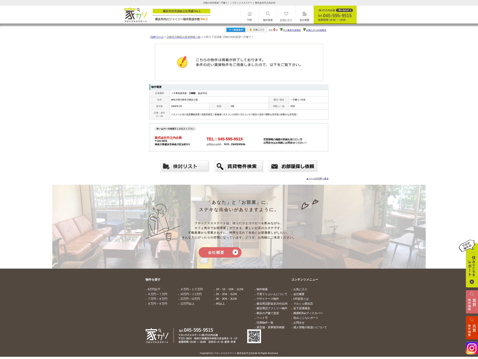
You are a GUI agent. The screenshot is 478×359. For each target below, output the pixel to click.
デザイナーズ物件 (268, 298)
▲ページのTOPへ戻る (317, 178)
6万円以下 (154, 289)
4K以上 (220, 303)
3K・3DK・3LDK (226, 298)
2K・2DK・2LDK (226, 294)
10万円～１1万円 (191, 294)
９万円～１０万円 (191, 289)
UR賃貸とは (301, 298)
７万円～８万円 (157, 298)
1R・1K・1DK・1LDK (229, 289)
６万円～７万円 (157, 294)
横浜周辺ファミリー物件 (272, 308)
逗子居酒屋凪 (301, 308)
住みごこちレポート (306, 317)
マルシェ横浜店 (303, 303)
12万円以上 (187, 303)
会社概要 (216, 252)
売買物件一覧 (265, 322)
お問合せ (299, 322)
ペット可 (262, 317)
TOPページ (157, 36)
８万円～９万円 (157, 303)
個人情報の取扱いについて (310, 327)
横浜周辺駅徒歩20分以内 (272, 303)
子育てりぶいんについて (272, 294)
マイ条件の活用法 (292, 30)
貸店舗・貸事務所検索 (271, 327)
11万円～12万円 (190, 298)
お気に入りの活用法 (316, 30)
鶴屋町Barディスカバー (308, 313)
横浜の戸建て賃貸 (268, 313)
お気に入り (300, 289)
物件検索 (262, 289)
